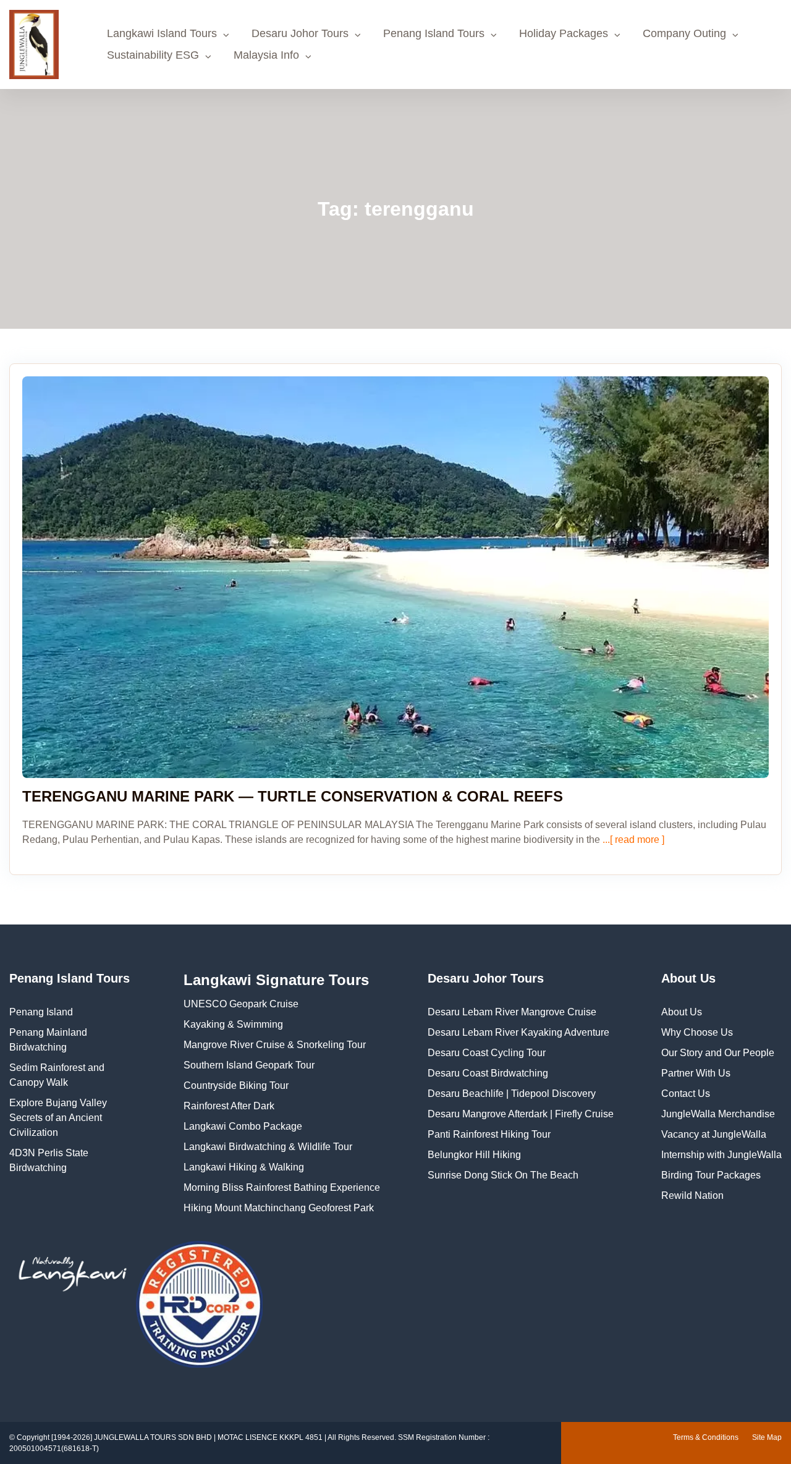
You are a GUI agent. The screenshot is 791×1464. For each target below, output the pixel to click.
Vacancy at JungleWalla (713, 1134)
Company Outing (684, 33)
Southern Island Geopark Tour (249, 1065)
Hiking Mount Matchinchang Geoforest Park (279, 1208)
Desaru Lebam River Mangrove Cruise (512, 1012)
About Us (681, 1012)
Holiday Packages (563, 33)
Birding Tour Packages (711, 1175)
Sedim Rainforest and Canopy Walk (56, 1075)
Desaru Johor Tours (300, 33)
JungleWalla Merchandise (718, 1114)
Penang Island (41, 1012)
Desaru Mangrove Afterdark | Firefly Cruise (521, 1114)
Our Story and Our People (717, 1052)
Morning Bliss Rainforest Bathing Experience (282, 1187)
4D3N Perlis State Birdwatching (48, 1160)
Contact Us (685, 1093)
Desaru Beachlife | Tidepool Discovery (512, 1093)
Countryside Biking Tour (236, 1085)
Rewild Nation (692, 1195)
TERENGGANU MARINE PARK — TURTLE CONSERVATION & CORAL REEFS (292, 796)
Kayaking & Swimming (233, 1024)
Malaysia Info (266, 55)
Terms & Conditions (705, 1437)
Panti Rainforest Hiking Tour (489, 1134)
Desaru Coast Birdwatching (488, 1073)
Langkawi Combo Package (243, 1126)
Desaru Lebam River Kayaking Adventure (518, 1032)
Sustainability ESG (153, 55)
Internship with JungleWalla (721, 1154)
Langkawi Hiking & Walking (244, 1167)
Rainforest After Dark (229, 1106)
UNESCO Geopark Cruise (241, 1004)
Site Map (767, 1437)
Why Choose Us (697, 1032)
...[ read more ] (632, 839)
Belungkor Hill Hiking (474, 1154)
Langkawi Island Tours (162, 33)
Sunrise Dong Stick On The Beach (503, 1175)
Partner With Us (695, 1073)
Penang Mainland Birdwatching (48, 1039)
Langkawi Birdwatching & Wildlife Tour (268, 1146)
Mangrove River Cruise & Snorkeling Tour (275, 1044)
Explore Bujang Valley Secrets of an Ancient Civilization (58, 1118)
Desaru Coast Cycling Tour (487, 1052)
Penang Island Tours (433, 33)
